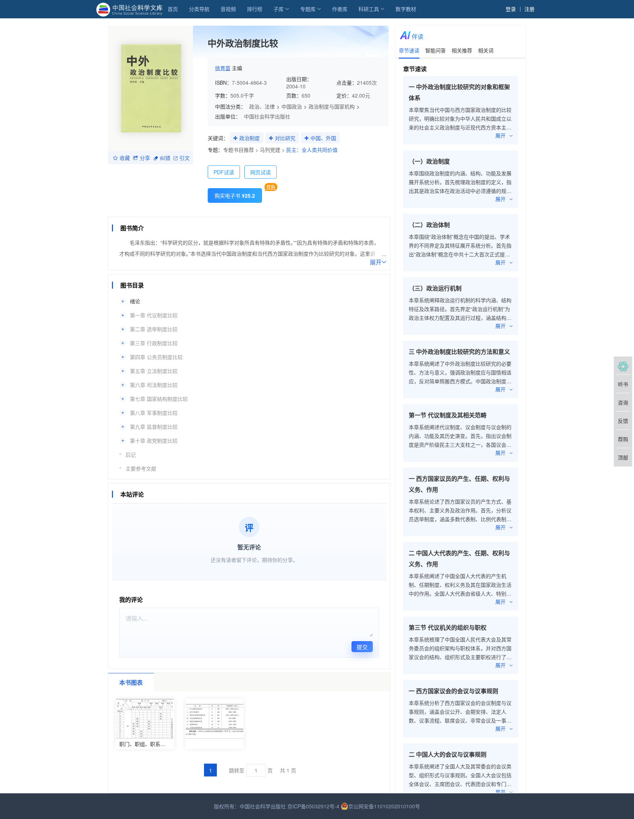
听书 (623, 384)
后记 (130, 454)
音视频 (228, 8)
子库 (278, 8)
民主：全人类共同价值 (312, 149)
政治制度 (249, 138)
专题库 (308, 8)
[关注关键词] (235, 138)
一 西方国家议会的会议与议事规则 (453, 691)
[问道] (623, 366)
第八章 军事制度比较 (154, 412)
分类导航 (199, 8)
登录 (511, 8)
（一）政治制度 (429, 161)
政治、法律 (262, 106)
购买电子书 (235, 195)
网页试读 (260, 172)
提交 (362, 647)
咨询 (623, 402)
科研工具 (368, 8)
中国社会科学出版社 (267, 116)
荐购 (270, 187)
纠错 (165, 157)
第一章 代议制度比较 (154, 315)
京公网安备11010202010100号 (384, 806)
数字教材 (406, 8)
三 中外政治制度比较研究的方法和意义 (459, 351)
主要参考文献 (140, 468)
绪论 (135, 301)
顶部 (623, 457)
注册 (529, 8)
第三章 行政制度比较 (154, 343)
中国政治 (291, 106)
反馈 (623, 420)
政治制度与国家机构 (332, 106)
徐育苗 (222, 68)
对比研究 (285, 138)
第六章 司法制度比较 (154, 384)
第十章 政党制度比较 (154, 440)
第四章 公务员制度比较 (156, 357)
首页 (173, 8)
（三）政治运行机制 (435, 288)
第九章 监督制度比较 (154, 426)
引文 (184, 157)
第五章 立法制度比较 (154, 370)
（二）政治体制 (429, 224)
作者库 (339, 8)
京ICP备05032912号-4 (313, 806)
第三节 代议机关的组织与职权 (448, 627)
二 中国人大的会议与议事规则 (448, 754)
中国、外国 (323, 138)
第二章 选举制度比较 (154, 329)
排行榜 (254, 8)
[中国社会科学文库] (130, 8)
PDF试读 (224, 172)
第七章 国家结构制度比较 (159, 398)
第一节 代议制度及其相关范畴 (448, 415)
